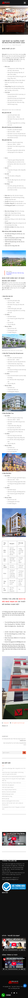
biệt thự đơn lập (5, 798)
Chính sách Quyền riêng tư (8, 787)
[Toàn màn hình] (24, 950)
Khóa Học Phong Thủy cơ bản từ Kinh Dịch (11, 782)
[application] (14, 944)
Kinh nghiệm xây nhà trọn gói (18, 722)
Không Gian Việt (16, 988)
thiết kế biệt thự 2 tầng (7, 796)
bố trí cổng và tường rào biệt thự (9, 789)
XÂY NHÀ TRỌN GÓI (11, 109)
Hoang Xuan (6, 722)
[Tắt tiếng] (22, 950)
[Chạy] (3, 950)
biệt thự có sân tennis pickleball (9, 791)
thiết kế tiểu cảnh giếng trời (8, 785)
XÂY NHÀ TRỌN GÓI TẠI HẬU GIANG (14, 350)
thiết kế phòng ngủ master (8, 794)
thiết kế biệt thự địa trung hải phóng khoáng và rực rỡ (14, 776)
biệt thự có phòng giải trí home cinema (10, 800)
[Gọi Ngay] (3, 995)
